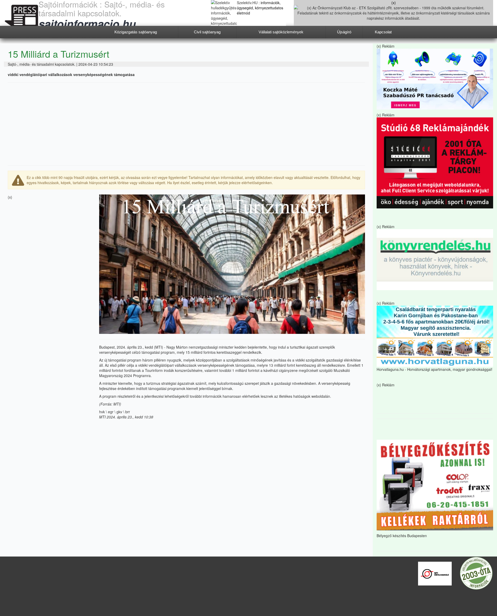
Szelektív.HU (248, 2)
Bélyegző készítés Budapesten (402, 535)
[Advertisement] (186, 124)
